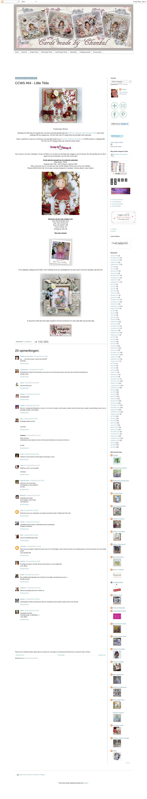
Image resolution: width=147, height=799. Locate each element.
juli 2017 (113, 284)
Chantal (123, 89)
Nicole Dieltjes (116, 206)
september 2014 (115, 359)
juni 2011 (113, 445)
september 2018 (115, 264)
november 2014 (115, 354)
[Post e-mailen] (35, 341)
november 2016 (115, 302)
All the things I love (118, 700)
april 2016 (114, 317)
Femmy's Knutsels (118, 519)
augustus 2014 (115, 361)
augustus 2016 (115, 308)
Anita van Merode (117, 199)
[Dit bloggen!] (41, 342)
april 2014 (114, 370)
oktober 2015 (114, 330)
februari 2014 (114, 374)
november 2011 (115, 434)
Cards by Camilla (118, 725)
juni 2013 (113, 392)
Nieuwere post (20, 655)
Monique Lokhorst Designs (121, 738)
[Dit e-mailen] (39, 342)
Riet (21, 419)
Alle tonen (128, 762)
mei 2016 (113, 315)
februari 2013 (114, 401)
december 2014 (115, 352)
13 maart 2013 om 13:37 (33, 465)
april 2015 (114, 343)
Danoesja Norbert (117, 204)
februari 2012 (114, 427)
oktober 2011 (114, 436)
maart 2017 (114, 293)
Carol (22, 454)
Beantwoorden (24, 363)
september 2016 (115, 306)
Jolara (22, 383)
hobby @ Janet (117, 595)
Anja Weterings (116, 202)
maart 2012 (114, 425)
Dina (21, 535)
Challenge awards (85, 52)
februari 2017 (114, 295)
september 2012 (115, 412)
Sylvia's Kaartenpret (119, 544)
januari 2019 (114, 255)
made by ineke (24, 480)
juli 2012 (113, 416)
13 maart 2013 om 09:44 (36, 369)
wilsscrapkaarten (118, 674)
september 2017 (115, 282)
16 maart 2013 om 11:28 (33, 561)
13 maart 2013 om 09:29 (41, 356)
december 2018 (115, 258)
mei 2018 (113, 269)
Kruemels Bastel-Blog (119, 468)
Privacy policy (97, 52)
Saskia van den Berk (26, 356)
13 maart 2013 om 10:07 (32, 405)
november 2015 (115, 328)
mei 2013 (113, 394)
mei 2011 (113, 447)
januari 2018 (114, 273)
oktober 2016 (114, 304)
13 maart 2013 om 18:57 (33, 495)
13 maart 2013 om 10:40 (30, 419)
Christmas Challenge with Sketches (72, 139)
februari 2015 (114, 348)
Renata (22, 599)
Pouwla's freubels (118, 662)
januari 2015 (114, 350)
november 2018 (115, 260)
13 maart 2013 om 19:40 (31, 510)
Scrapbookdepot (118, 582)
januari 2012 (114, 429)
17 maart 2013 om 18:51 (32, 599)
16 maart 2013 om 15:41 (32, 574)
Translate (125, 84)
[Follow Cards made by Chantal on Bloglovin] (120, 125)
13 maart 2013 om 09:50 (32, 383)
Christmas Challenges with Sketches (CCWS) (82, 133)
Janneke (23, 588)
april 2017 (114, 291)
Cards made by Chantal (117, 142)
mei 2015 (113, 341)
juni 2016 (113, 313)
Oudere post (102, 655)
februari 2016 (114, 321)
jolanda (22, 394)
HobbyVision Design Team (121, 481)
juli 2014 (113, 363)
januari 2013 (114, 403)
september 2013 (115, 385)
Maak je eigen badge (116, 146)
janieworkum (24, 369)
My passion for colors (119, 624)
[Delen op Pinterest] (47, 342)
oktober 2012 (114, 409)
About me (24, 52)
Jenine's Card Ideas (119, 531)
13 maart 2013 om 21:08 (32, 522)
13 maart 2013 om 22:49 (34, 546)
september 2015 (115, 332)
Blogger (86, 783)
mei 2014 (113, 368)
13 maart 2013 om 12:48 (31, 454)
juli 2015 (113, 337)
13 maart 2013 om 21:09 (31, 535)
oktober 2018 (114, 262)
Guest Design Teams (61, 52)
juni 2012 (113, 418)
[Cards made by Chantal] (111, 144)
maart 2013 (114, 398)
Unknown (23, 546)
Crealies (115, 455)
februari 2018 (114, 271)
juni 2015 (113, 339)
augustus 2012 (115, 414)
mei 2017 (113, 288)
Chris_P (22, 465)
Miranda (22, 495)
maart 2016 (114, 319)
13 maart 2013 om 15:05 (37, 480)
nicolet (22, 574)
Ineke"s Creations (118, 569)
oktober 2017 (114, 280)
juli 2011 (113, 442)
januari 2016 (114, 324)
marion (22, 405)
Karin (113, 231)
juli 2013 (113, 390)
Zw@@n (22, 561)
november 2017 (115, 277)
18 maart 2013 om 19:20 (32, 610)
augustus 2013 (115, 387)
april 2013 (114, 396)
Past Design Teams (46, 52)
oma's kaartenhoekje (119, 506)
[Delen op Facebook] (45, 342)
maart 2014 (114, 372)
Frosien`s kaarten (118, 712)
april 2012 (114, 423)
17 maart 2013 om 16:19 (33, 588)
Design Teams (34, 52)
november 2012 (115, 407)
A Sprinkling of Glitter (119, 611)
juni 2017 (113, 286)
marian (22, 522)
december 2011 (115, 431)
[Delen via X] (43, 342)
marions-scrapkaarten (120, 687)
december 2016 (115, 299)
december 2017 (115, 275)
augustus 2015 (115, 335)
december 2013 (115, 379)
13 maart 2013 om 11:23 (33, 435)
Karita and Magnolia (119, 608)
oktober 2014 (114, 357)
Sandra (114, 229)
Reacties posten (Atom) (31, 658)
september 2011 (115, 438)
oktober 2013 (114, 383)
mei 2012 (113, 420)
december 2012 (115, 405)
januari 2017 (114, 297)
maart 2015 (114, 346)
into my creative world (119, 636)
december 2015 (115, 326)
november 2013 (115, 381)
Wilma (22, 610)
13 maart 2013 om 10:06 (32, 394)
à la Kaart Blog (117, 493)
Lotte (21, 510)
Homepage (61, 655)
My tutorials (73, 52)
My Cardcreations (118, 557)
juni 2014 (113, 365)
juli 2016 (113, 310)
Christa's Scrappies (119, 649)
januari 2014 (114, 376)
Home (17, 52)
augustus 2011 (115, 440)
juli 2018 (113, 266)
